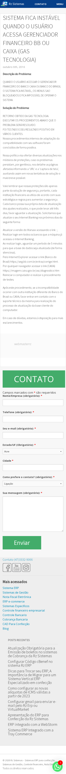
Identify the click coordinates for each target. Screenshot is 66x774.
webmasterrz (22, 344)
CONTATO (34, 379)
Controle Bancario (15, 615)
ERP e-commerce (14, 601)
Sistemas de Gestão (15, 592)
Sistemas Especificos (16, 606)
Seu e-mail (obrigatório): (19, 428)
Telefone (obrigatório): (18, 412)
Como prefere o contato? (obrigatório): (29, 477)
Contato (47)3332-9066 (18, 560)
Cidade (8, 460)
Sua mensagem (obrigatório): (22, 493)
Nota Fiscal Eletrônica (17, 597)
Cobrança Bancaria (15, 619)
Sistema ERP (11, 588)
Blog (6, 628)
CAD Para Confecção (16, 624)
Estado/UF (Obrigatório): (19, 445)
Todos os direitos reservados (18, 768)
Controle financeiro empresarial (24, 610)
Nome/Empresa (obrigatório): (22, 395)
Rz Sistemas (16, 4)
